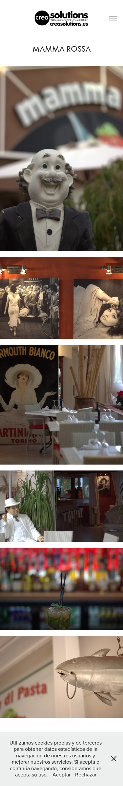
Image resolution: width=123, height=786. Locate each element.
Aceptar (61, 774)
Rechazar (85, 774)
